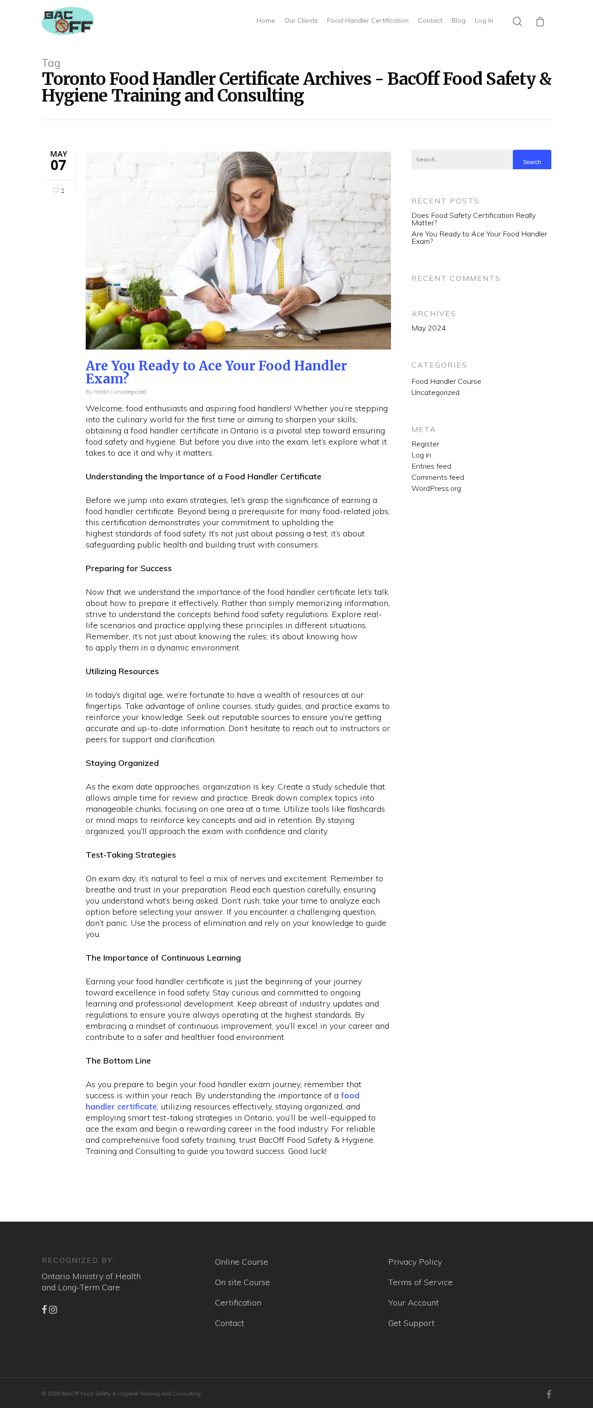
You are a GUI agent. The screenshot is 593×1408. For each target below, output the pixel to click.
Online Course (241, 1261)
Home (266, 20)
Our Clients (301, 20)
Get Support (411, 1323)
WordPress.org (436, 488)
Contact (430, 20)
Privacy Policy (415, 1261)
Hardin (102, 392)
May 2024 (428, 327)
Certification (238, 1302)
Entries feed (431, 466)
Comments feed (437, 477)
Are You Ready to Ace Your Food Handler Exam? (216, 372)
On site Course (242, 1282)
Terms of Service (420, 1282)
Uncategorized (130, 392)
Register (425, 443)
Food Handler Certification (368, 20)
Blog (459, 20)
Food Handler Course (446, 381)
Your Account (413, 1302)
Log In (484, 20)
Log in (421, 455)
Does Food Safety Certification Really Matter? (473, 218)
